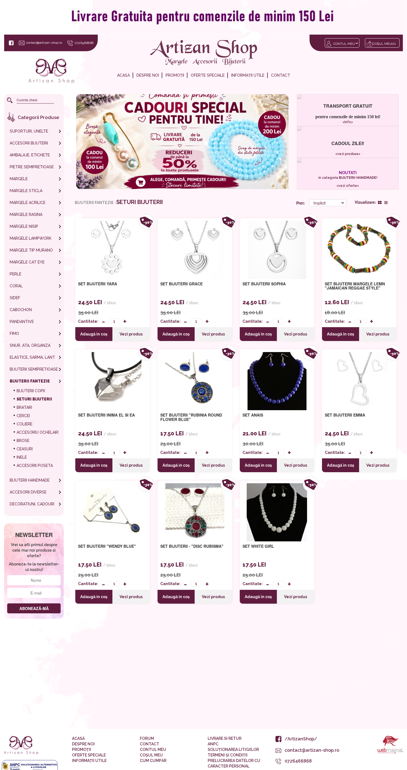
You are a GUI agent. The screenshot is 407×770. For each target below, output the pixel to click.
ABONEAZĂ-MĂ (34, 608)
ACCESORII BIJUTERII (29, 143)
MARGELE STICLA (26, 190)
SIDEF (15, 298)
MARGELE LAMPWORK (30, 238)
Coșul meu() (384, 43)
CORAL (16, 286)
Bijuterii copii (31, 391)
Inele (22, 457)
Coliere (24, 424)
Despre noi (147, 75)
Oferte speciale (208, 75)
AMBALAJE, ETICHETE (30, 155)
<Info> (347, 122)
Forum (147, 738)
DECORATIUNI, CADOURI (32, 504)
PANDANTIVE (22, 321)
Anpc (213, 744)
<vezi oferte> (347, 185)
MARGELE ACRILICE (27, 202)
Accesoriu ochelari (37, 432)
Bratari (24, 407)
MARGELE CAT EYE (27, 262)
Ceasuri (25, 449)
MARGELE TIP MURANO (31, 250)
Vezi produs (131, 334)
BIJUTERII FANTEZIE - (95, 202)
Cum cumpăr (153, 760)
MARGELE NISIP (24, 226)
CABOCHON (21, 310)
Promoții (175, 75)
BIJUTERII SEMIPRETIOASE (34, 369)
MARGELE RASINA (26, 214)
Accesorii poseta (35, 465)
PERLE (15, 274)
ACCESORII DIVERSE (28, 492)
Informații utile (247, 75)
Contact (280, 75)
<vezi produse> (347, 154)
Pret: (301, 203)
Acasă (123, 75)
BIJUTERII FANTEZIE (30, 381)
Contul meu (344, 43)
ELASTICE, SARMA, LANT (32, 357)
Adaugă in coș (93, 334)
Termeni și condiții (228, 755)
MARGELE (19, 179)
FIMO (14, 333)
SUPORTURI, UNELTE (29, 131)
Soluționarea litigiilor (233, 749)
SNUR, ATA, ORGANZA (30, 345)
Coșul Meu (151, 755)
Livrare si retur (224, 738)
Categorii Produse (38, 117)
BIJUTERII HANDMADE (30, 480)
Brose (23, 440)
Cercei (23, 416)
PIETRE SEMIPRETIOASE (32, 167)
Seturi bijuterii (34, 399)
